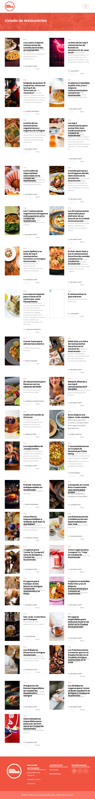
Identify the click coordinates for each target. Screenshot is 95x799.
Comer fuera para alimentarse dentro (33, 342)
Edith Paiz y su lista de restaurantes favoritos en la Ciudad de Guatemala (78, 344)
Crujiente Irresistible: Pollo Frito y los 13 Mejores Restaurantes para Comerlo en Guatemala (79, 583)
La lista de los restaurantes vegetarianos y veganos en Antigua (34, 125)
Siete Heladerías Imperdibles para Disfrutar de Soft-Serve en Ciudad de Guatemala (33, 721)
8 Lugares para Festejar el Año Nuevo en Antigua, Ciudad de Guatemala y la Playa (33, 583)
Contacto (31, 783)
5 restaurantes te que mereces (77, 295)
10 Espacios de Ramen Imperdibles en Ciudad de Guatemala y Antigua (33, 688)
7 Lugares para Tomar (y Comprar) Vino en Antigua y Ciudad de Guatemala (33, 551)
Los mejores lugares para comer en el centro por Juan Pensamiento (33, 297)
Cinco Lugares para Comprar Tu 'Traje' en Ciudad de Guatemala (78, 551)
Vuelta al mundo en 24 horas (33, 416)
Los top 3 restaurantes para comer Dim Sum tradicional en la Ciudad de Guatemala (78, 126)
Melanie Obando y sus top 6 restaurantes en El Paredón (77, 384)
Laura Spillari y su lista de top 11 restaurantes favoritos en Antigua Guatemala (34, 254)
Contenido (54, 769)
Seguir (27, 69)
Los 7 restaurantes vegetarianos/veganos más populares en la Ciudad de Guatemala (34, 213)
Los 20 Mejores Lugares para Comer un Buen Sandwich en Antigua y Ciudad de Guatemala (79, 688)
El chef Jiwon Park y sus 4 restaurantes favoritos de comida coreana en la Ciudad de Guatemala (79, 254)
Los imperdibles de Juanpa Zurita (33, 447)
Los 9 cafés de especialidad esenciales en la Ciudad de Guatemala (31, 173)
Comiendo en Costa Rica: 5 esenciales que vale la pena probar (78, 487)
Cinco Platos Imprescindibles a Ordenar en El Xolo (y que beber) (34, 519)
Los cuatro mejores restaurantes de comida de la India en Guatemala (33, 45)
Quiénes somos (34, 779)
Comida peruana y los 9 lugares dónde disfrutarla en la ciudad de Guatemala (78, 173)
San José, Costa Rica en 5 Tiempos (34, 618)
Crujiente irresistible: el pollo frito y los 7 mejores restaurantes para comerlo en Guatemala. (79, 85)
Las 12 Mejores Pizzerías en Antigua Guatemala (34, 652)
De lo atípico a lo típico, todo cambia (78, 416)
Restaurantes (55, 774)
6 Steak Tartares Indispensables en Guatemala (32, 487)
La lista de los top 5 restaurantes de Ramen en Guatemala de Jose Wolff (78, 45)
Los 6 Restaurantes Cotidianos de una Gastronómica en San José (78, 518)
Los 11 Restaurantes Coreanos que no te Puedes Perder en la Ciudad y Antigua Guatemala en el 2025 (78, 652)
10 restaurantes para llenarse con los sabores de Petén (34, 383)
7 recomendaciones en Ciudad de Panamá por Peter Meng (78, 448)
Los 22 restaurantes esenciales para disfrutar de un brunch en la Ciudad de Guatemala (78, 213)
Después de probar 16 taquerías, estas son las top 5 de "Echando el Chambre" (34, 85)
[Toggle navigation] (85, 6)
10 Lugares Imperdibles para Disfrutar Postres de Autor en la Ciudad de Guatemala (78, 619)
